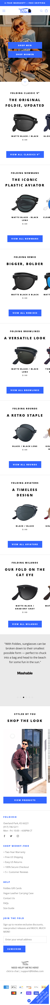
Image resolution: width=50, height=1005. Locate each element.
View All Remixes (25, 313)
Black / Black (25, 526)
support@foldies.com (32, 971)
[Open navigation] (3, 10)
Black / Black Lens (25, 446)
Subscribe (14, 949)
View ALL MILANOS (25, 624)
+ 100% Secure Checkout (16, 867)
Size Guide (8, 908)
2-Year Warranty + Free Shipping (25, 3)
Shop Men (25, 45)
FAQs (6, 903)
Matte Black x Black (25, 294)
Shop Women (25, 54)
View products (25, 800)
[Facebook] (4, 836)
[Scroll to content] (25, 81)
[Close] (28, 1000)
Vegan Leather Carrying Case (18, 893)
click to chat (12, 971)
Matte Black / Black (24, 136)
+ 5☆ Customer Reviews (15, 872)
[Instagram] (18, 836)
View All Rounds (25, 464)
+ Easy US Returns (12, 862)
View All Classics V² (25, 154)
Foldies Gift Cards (12, 888)
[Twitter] (11, 836)
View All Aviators (25, 544)
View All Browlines (25, 390)
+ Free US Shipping (13, 857)
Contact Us (9, 898)
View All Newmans (25, 238)
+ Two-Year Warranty (14, 852)
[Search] (41, 10)
